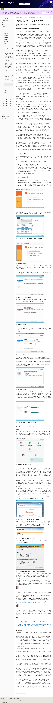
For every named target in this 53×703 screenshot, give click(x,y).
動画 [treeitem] (3, 114)
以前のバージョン (9, 700)
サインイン (50, 8)
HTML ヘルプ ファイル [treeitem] (6, 116)
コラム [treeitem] (3, 112)
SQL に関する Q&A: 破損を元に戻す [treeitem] (9, 49)
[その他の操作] (50, 17)
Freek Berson (18, 608)
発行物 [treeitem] (4, 26)
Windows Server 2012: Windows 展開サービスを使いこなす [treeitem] (8, 67)
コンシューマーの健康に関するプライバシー (33, 700)
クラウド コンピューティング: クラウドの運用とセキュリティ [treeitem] (9, 53)
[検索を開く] (47, 9)
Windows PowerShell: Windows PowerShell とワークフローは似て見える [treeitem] (9, 75)
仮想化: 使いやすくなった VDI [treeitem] (9, 84)
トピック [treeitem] (3, 22)
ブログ (14, 700)
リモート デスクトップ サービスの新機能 (25, 620)
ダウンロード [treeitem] (4, 118)
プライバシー (22, 700)
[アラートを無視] (51, 2)
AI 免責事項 (3, 700)
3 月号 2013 (39, 17)
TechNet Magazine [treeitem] (5, 20)
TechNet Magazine (19, 17)
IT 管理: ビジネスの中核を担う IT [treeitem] (8, 71)
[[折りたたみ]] (13, 16)
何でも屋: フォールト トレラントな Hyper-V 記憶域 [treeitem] (9, 81)
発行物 (25, 17)
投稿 (18, 700)
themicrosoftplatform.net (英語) (25, 611)
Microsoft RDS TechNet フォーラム (24, 602)
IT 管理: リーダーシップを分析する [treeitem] (8, 90)
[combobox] (7, 18)
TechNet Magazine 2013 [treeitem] (8, 29)
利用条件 (44, 700)
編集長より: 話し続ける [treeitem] (8, 87)
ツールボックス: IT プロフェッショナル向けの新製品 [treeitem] (9, 57)
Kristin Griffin (19, 591)
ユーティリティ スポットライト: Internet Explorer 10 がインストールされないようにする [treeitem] (9, 62)
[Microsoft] (2, 9)
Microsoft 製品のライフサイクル (18, 13)
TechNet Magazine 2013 (31, 17)
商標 (47, 700)
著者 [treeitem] (3, 110)
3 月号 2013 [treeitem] (6, 46)
